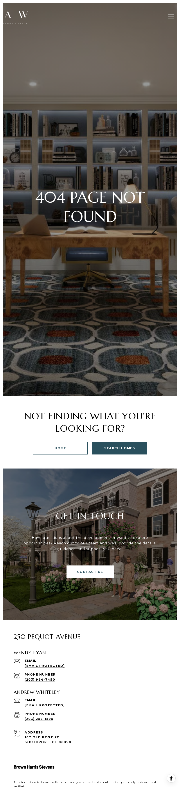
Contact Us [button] (90, 572)
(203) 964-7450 (40, 679)
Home (60, 448)
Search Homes (119, 448)
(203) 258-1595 (39, 719)
